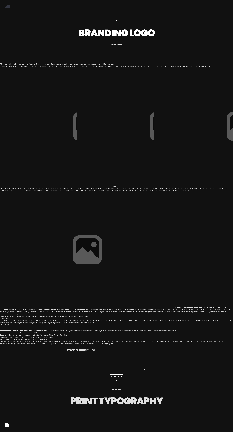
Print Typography (116, 401)
